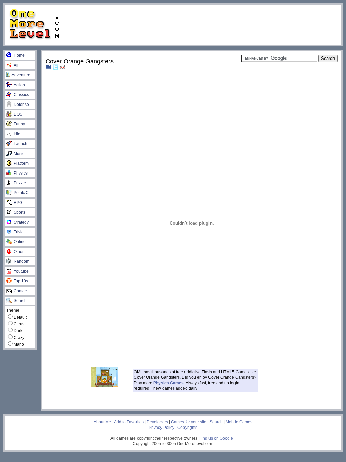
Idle (17, 134)
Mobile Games (239, 422)
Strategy (21, 222)
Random (21, 261)
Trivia (19, 232)
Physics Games (168, 382)
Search (20, 300)
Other (19, 251)
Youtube (21, 271)
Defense (21, 104)
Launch (20, 143)
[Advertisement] (203, 24)
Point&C (21, 192)
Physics (21, 173)
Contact (21, 290)
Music (19, 153)
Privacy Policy (161, 427)
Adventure (20, 75)
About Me (102, 422)
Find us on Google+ (217, 438)
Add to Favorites (129, 422)
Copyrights (187, 427)
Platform (21, 163)
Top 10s (21, 281)
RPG (18, 202)
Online (20, 241)
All (16, 65)
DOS (18, 114)
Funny (19, 124)
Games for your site (188, 422)
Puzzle (20, 183)
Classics (21, 94)
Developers (157, 422)
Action (19, 85)
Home (19, 55)
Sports (19, 212)
